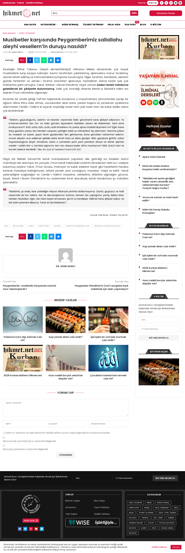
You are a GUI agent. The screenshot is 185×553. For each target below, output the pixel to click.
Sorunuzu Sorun (166, 13)
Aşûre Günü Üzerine (153, 157)
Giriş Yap (142, 3)
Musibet (57, 226)
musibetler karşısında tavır (77, 226)
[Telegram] (180, 3)
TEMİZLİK (145, 518)
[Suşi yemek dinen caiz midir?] (66, 319)
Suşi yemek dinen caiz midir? (66, 337)
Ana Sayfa (30, 24)
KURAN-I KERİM (167, 528)
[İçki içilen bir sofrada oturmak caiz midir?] (108, 319)
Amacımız (70, 507)
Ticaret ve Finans (93, 24)
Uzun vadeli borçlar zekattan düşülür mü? (65, 377)
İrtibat (20, 2)
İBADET (149, 502)
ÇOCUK (151, 523)
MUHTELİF (132, 528)
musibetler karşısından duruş (107, 226)
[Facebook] (162, 3)
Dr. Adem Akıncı (16, 52)
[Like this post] (23, 60)
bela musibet (18, 226)
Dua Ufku (131, 24)
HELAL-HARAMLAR (162, 507)
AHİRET (144, 528)
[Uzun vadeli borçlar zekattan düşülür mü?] (66, 358)
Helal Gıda (114, 24)
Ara (134, 13)
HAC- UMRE (158, 518)
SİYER (154, 528)
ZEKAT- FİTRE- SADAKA (167, 513)
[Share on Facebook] (30, 60)
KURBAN (171, 518)
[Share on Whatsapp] (44, 60)
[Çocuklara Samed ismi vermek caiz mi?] (108, 358)
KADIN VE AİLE (134, 507)
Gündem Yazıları (136, 523)
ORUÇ (176, 507)
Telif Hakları (71, 514)
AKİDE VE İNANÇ (163, 502)
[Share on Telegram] (51, 60)
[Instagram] (171, 3)
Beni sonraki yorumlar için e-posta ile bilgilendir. (30, 441)
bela (6, 226)
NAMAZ (147, 507)
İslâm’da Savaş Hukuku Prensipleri (156, 211)
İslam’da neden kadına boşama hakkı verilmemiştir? (159, 167)
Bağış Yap (153, 3)
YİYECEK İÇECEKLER (166, 523)
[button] (141, 371)
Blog (143, 24)
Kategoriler (48, 24)
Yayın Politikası (101, 507)
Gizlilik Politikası (34, 2)
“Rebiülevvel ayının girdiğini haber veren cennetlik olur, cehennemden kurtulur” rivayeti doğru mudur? (158, 183)
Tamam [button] (176, 547)
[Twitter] (166, 3)
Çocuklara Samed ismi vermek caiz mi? (108, 377)
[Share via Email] (58, 60)
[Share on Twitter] (37, 60)
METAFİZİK (133, 533)
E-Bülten (155, 24)
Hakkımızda (9, 2)
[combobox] (94, 13)
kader (31, 226)
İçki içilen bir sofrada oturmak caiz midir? (108, 338)
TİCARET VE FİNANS (146, 513)
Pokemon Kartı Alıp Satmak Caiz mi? (23, 338)
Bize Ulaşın (99, 501)
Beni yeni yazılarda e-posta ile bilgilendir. (26, 449)
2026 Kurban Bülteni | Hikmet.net (23, 375)
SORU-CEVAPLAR (135, 502)
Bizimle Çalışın (72, 501)
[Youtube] (175, 3)
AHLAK (131, 513)
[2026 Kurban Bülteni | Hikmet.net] (23, 358)
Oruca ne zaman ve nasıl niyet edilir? (160, 199)
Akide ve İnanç (70, 24)
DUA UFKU (133, 518)
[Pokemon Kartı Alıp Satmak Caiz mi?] (23, 319)
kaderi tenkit (43, 226)
